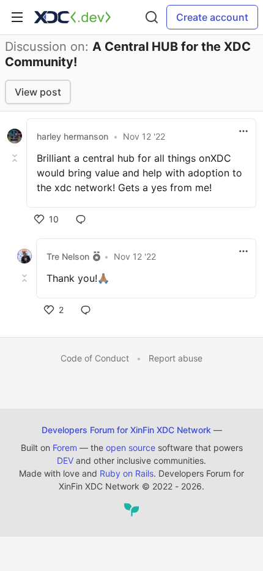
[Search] (151, 17)
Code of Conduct (95, 358)
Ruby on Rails (127, 473)
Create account (212, 17)
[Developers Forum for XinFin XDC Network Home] (72, 17)
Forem (65, 447)
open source (130, 447)
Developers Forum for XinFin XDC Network (126, 430)
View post (38, 92)
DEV (65, 460)
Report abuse (175, 358)
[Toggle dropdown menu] (243, 131)
